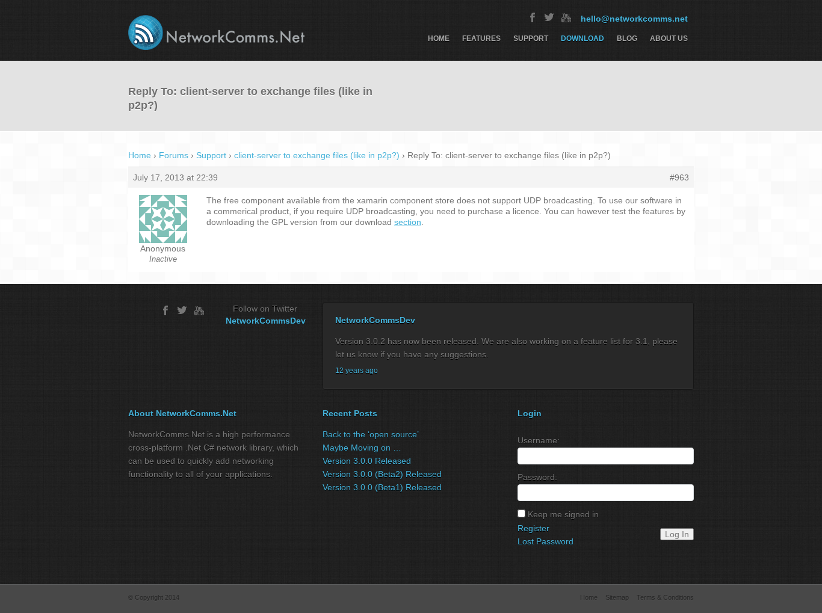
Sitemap (617, 597)
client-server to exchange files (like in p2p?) (317, 155)
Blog (627, 38)
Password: (537, 477)
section (407, 222)
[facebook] (532, 17)
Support (530, 38)
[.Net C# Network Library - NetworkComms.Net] (216, 32)
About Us (669, 38)
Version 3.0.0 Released (367, 461)
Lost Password (545, 541)
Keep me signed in (563, 514)
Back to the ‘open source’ (371, 434)
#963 (679, 177)
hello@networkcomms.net (634, 18)
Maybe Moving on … (362, 447)
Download (582, 38)
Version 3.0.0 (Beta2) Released (382, 474)
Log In (677, 534)
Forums (173, 155)
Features (481, 38)
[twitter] (549, 17)
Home (439, 38)
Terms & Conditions (665, 597)
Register (533, 528)
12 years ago (356, 370)
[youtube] (566, 17)
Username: (539, 440)
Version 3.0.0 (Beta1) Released (382, 487)
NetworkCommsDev (266, 320)
